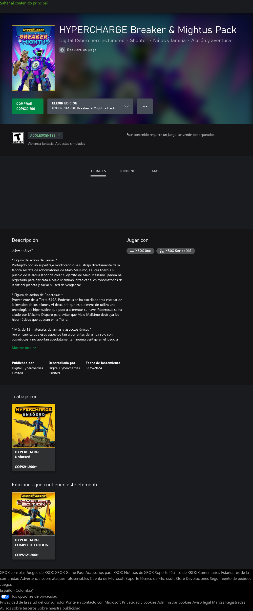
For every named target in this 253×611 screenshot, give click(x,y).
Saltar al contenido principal (24, 2)
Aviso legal (201, 602)
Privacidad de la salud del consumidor (32, 602)
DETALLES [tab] (98, 171)
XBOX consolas (12, 572)
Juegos (6, 584)
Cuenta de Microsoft (107, 578)
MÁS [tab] (155, 171)
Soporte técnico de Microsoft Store (155, 578)
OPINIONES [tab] (127, 171)
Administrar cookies (174, 602)
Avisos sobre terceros (18, 608)
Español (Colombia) (16, 590)
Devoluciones (197, 578)
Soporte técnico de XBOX (176, 572)
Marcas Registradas (228, 602)
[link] (33, 437)
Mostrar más (21, 347)
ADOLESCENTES (43, 135)
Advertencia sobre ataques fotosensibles (54, 578)
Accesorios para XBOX (104, 572)
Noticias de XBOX (139, 572)
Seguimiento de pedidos (230, 578)
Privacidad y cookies (139, 602)
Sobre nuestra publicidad (59, 608)
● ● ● (145, 106)
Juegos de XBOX (40, 572)
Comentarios (209, 572)
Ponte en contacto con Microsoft (93, 602)
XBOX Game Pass (69, 572)
